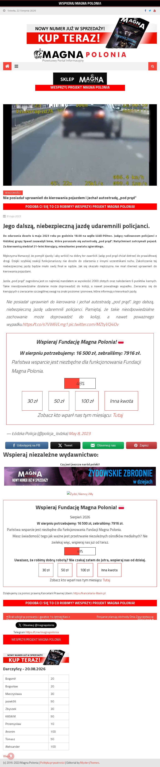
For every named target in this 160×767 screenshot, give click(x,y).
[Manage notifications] (11, 756)
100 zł (86, 401)
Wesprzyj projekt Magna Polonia (80, 87)
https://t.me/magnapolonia (42, 632)
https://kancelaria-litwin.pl (89, 593)
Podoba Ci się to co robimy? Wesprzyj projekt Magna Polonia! (80, 206)
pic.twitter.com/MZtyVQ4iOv (94, 324)
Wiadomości (13, 193)
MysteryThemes (89, 763)
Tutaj (117, 415)
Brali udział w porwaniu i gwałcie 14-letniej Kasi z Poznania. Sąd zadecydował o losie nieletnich (38, 617)
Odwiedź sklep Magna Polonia (80, 79)
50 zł (59, 401)
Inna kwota (121, 401)
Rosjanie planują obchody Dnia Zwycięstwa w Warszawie (125, 617)
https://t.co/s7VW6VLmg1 (45, 324)
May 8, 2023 (79, 433)
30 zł (32, 401)
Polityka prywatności (52, 763)
